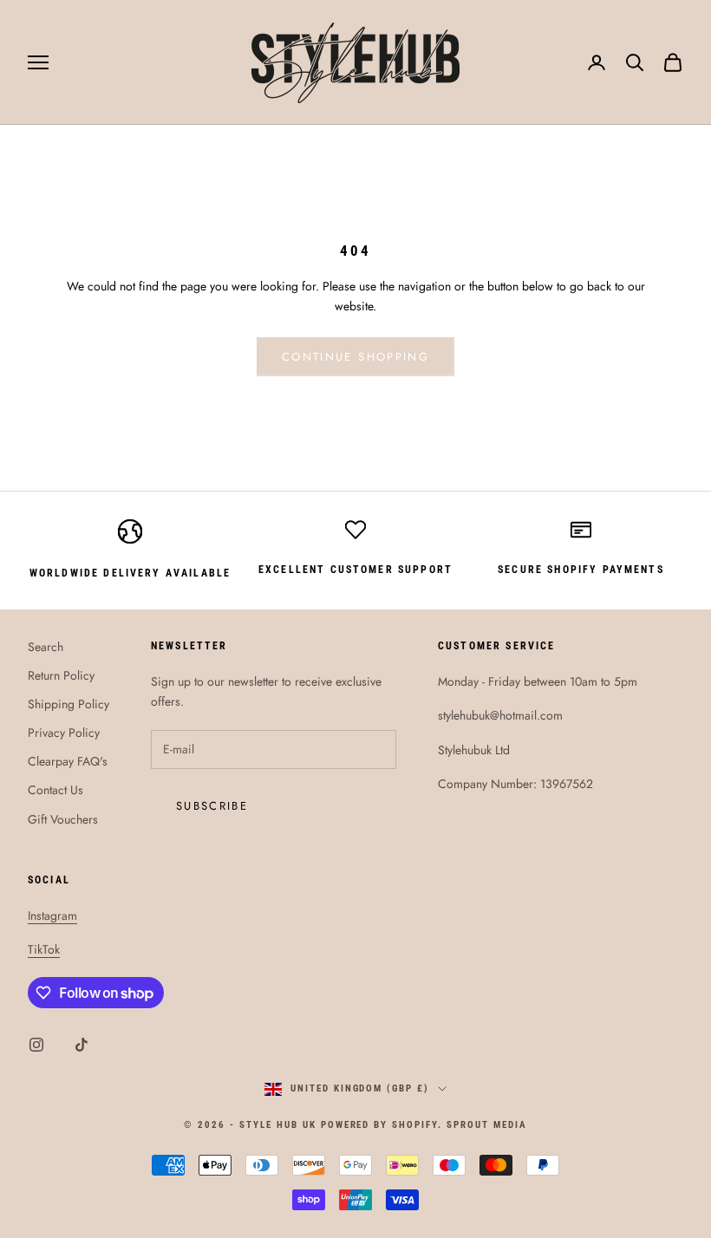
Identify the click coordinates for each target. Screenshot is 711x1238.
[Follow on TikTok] (81, 1044)
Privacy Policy (64, 732)
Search (45, 646)
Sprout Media (487, 1124)
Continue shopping (355, 357)
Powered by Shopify (380, 1124)
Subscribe (212, 806)
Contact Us (55, 789)
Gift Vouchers (63, 819)
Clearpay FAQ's (68, 761)
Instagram (52, 915)
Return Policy (61, 675)
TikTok (44, 949)
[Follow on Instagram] (36, 1044)
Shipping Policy (68, 704)
